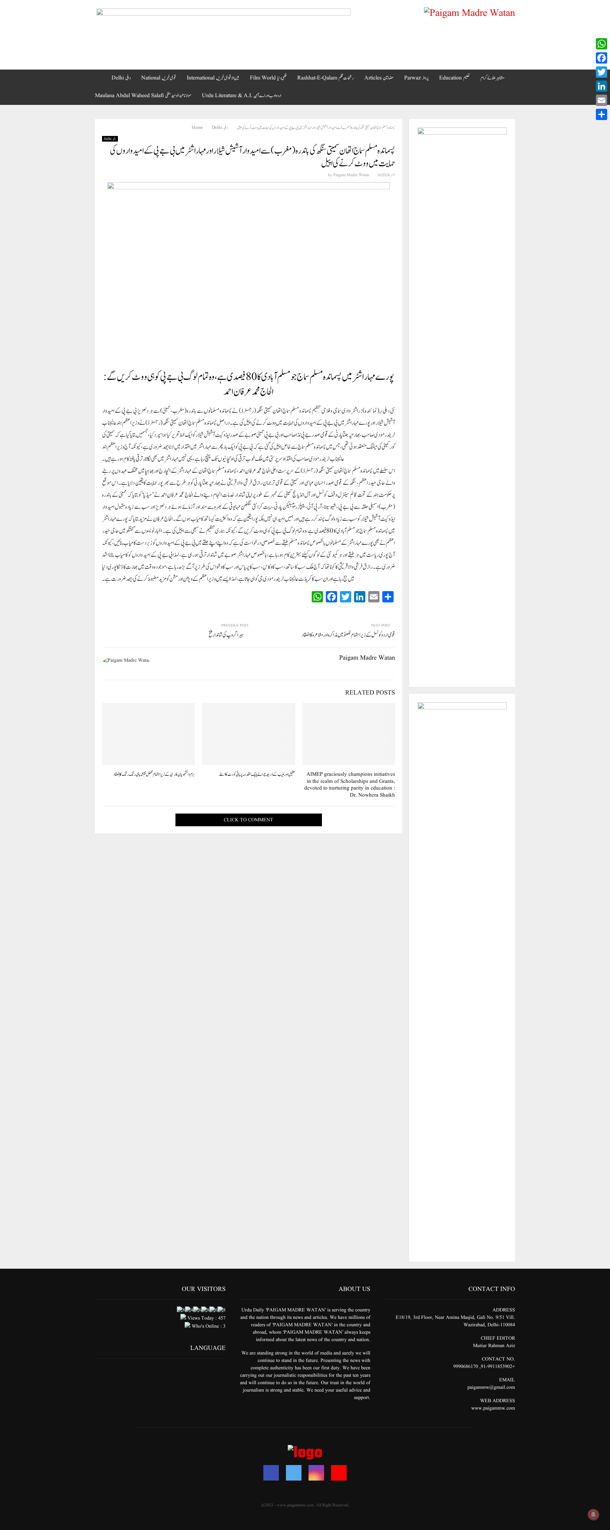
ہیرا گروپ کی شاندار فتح (226, 635)
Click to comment (248, 819)
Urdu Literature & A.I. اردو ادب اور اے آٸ (241, 96)
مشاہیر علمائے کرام (492, 78)
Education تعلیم (454, 78)
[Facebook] (271, 1473)
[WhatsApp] (601, 44)
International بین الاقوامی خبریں (213, 78)
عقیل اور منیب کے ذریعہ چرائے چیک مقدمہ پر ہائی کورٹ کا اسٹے (257, 774)
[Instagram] (316, 1473)
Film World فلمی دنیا (268, 78)
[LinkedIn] (601, 86)
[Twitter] (293, 1473)
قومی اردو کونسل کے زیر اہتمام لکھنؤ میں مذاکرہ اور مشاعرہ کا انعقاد (348, 635)
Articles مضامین (379, 78)
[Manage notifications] (593, 1514)
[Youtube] (339, 1473)
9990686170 (465, 1366)
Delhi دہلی (121, 78)
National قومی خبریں (158, 78)
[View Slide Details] (223, 24)
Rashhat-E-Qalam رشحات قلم (325, 78)
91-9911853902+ (498, 1366)
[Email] (601, 100)
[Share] (601, 114)
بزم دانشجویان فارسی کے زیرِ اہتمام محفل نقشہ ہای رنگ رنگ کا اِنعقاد (154, 774)
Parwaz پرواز (416, 78)
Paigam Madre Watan (351, 175)
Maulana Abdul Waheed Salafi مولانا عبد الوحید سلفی (143, 96)
